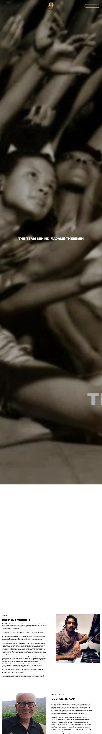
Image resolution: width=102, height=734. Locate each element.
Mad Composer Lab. (14, 641)
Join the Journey (92, 6)
